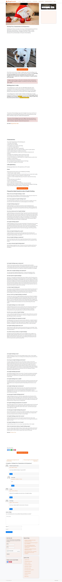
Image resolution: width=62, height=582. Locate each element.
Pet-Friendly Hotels (28, 568)
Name (7, 526)
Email (7, 529)
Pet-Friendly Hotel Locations (29, 569)
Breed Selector (41, 1)
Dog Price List (29, 1)
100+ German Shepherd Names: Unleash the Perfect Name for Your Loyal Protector (30, 546)
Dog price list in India (14, 123)
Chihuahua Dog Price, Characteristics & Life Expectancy (30, 460)
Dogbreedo (10, 580)
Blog (54, 1)
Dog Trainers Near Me (28, 564)
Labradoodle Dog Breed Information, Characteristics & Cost (30, 549)
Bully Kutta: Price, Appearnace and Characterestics (12, 460)
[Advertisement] (22, 40)
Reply (11, 473)
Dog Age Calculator (28, 573)
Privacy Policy (56, 580)
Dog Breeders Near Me (22, 69)
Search (52, 7)
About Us (23, 1)
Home (19, 1)
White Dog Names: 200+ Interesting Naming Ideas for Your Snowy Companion (30, 552)
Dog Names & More (48, 1)
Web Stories (26, 576)
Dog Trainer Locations (28, 566)
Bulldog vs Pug (13, 432)
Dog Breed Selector (28, 571)
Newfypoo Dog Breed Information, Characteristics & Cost (30, 540)
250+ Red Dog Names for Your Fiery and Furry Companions (31, 543)
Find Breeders (35, 1)
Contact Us (26, 574)
